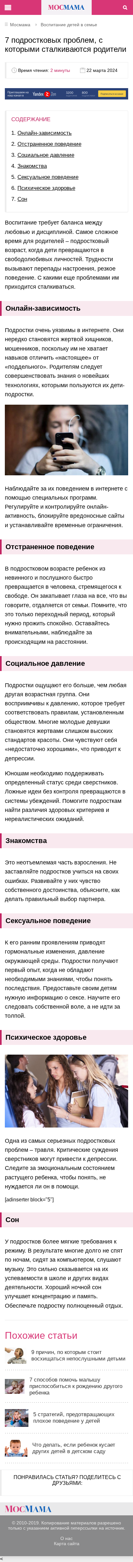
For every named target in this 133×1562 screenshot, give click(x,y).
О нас (66, 1538)
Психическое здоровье (46, 188)
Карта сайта (66, 1543)
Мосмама (66, 7)
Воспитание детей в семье (69, 24)
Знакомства (32, 166)
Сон (22, 199)
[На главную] (28, 1509)
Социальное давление (45, 155)
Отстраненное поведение (49, 144)
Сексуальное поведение (47, 177)
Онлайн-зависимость (44, 133)
